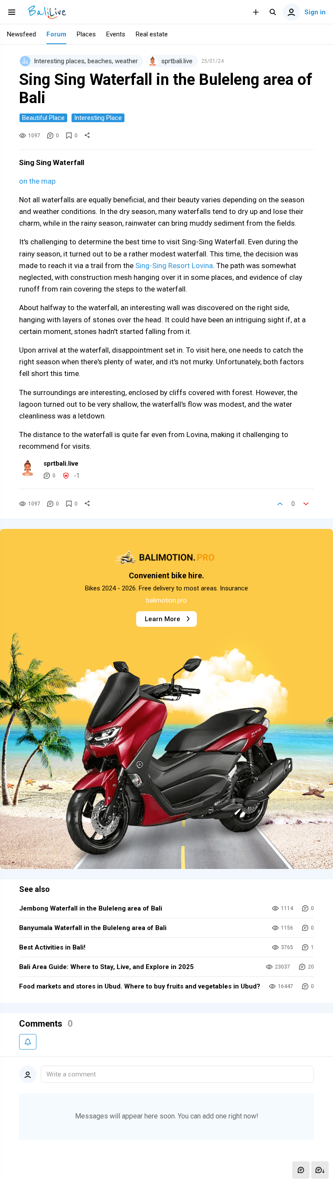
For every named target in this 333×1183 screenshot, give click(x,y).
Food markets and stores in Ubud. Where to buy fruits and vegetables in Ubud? (139, 986)
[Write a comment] (301, 1170)
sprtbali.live (60, 463)
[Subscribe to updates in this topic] (27, 1042)
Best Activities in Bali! (52, 947)
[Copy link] (87, 135)
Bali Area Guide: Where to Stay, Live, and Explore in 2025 (106, 967)
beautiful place (43, 118)
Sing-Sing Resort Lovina (174, 265)
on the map (37, 181)
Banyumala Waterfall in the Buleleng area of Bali (92, 928)
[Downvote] (306, 504)
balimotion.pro (166, 600)
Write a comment (71, 1074)
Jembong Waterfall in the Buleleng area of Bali (90, 908)
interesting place (98, 118)
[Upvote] (280, 504)
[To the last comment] (320, 1170)
